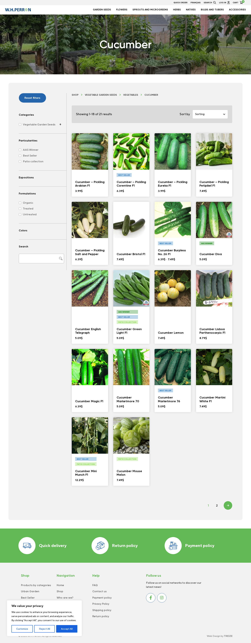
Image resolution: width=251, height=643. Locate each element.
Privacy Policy (100, 603)
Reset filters (32, 97)
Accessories (237, 9)
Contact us (99, 591)
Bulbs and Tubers (212, 9)
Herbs (177, 9)
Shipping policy (101, 610)
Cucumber (151, 95)
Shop (75, 95)
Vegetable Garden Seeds (101, 95)
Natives (191, 9)
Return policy (125, 545)
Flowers (121, 9)
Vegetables (130, 95)
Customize (22, 628)
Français (196, 2)
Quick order (180, 2)
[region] (44, 618)
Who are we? (65, 597)
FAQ (95, 585)
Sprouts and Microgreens (150, 9)
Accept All (67, 628)
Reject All (44, 628)
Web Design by (220, 636)
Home (60, 585)
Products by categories (36, 585)
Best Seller (28, 597)
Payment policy (199, 545)
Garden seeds (102, 9)
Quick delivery (52, 545)
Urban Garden (30, 591)
